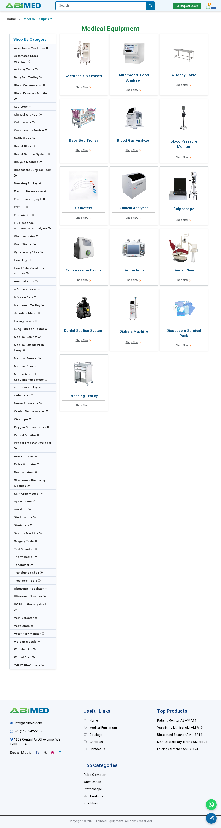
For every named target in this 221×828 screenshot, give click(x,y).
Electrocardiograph (28, 199)
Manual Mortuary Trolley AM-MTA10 (183, 742)
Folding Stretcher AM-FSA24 (177, 749)
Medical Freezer (26, 358)
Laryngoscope (24, 321)
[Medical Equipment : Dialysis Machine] (133, 309)
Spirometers (23, 501)
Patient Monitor (25, 435)
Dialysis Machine (26, 162)
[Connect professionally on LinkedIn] (60, 753)
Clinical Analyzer (26, 114)
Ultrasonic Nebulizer (29, 588)
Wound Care (23, 657)
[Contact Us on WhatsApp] (211, 804)
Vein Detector (24, 617)
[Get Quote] (211, 818)
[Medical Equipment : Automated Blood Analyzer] (133, 54)
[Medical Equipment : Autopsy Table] (183, 54)
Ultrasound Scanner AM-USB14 (179, 735)
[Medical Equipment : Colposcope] (183, 187)
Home (11, 19)
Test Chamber (24, 549)
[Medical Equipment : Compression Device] (83, 249)
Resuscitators (24, 472)
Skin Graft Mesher (27, 493)
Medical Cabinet (26, 337)
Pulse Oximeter (25, 464)
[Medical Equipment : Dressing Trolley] (83, 375)
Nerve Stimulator (26, 403)
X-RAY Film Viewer (27, 665)
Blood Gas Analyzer (28, 85)
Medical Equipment (103, 727)
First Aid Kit (22, 215)
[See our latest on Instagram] (53, 753)
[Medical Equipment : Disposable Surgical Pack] (183, 309)
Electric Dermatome (28, 191)
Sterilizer (21, 509)
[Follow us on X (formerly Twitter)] (45, 753)
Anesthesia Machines (30, 48)
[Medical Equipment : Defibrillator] (133, 249)
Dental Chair (23, 146)
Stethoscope (23, 517)
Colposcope (23, 122)
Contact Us (97, 749)
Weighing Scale (25, 641)
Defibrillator (23, 138)
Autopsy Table (24, 69)
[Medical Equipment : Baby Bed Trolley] (83, 119)
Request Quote (189, 6)
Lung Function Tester (29, 329)
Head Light (22, 260)
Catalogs (95, 735)
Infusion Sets (24, 297)
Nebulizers (22, 395)
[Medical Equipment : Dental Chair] (183, 249)
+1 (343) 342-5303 (28, 731)
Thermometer (24, 556)
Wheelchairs (23, 649)
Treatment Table (26, 580)
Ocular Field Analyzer (30, 411)
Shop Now (82, 87)
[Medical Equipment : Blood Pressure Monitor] (183, 119)
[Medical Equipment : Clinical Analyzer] (133, 187)
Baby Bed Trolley (26, 77)
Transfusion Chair (27, 572)
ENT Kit (19, 207)
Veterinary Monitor (28, 633)
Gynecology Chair (27, 252)
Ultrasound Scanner (28, 596)
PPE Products (24, 456)
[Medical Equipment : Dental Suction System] (83, 309)
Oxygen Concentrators (30, 427)
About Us (96, 742)
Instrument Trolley (27, 305)
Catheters (21, 106)
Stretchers (22, 525)
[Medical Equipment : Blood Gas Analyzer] (133, 119)
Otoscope (21, 419)
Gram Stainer (23, 244)
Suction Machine (26, 533)
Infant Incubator (26, 289)
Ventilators (22, 625)
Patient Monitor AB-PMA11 (176, 720)
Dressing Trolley (26, 183)
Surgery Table (24, 541)
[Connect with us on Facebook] (38, 753)
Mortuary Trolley (26, 387)
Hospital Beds (24, 281)
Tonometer (22, 564)
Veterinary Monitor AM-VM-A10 (180, 727)
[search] (150, 6)
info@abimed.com (28, 723)
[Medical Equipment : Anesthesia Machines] (83, 54)
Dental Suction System (30, 154)
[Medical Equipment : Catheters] (83, 187)
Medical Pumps (25, 366)
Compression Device (29, 130)
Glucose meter (25, 236)
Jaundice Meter (25, 313)
